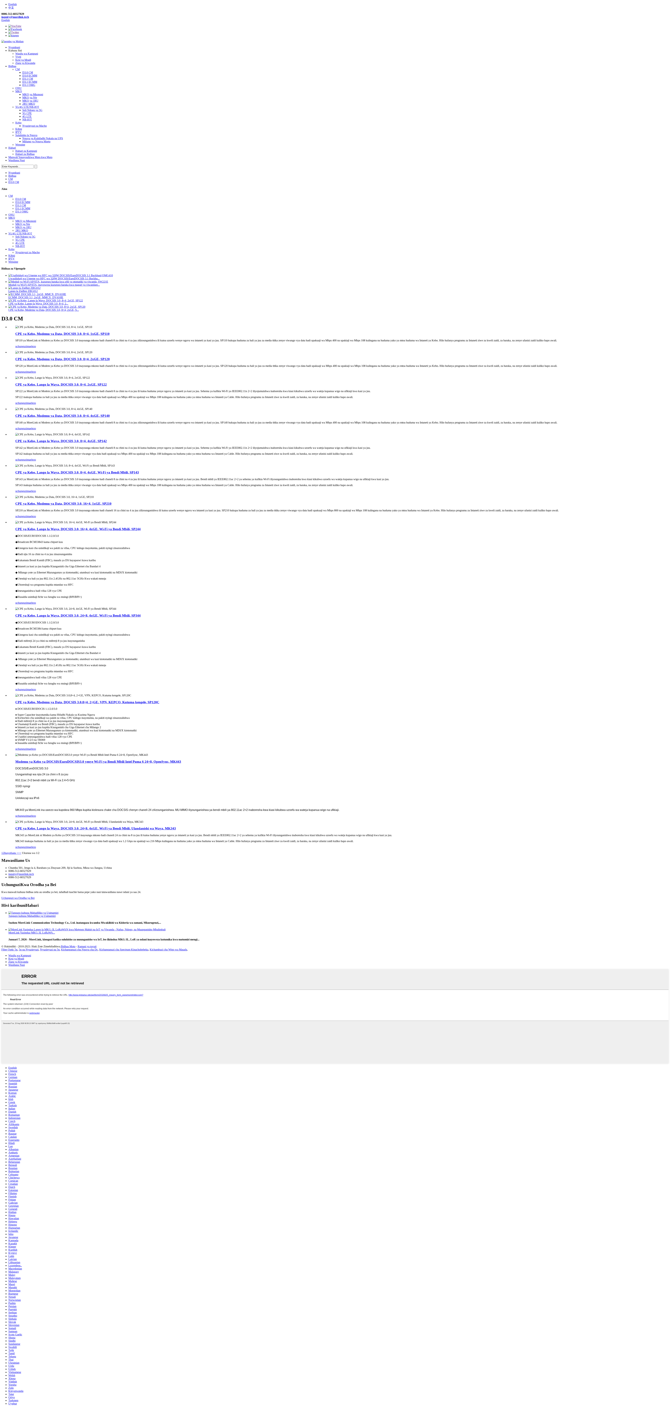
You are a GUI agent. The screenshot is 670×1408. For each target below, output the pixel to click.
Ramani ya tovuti (87, 946)
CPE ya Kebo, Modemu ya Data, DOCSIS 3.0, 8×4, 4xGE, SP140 (62, 416)
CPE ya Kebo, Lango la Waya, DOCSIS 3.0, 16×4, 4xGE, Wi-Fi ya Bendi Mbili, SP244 (78, 529)
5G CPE (27, 113)
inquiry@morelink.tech (15, 17)
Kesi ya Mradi (23, 59)
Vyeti (18, 56)
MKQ (18, 91)
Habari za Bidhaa (25, 154)
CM (17, 69)
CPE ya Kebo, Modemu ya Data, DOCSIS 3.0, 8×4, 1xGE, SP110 (62, 334)
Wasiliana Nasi (16, 160)
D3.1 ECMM (29, 81)
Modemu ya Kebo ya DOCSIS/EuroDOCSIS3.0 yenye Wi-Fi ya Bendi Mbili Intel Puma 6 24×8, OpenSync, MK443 (98, 761)
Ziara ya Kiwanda (25, 63)
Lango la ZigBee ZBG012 (23, 291)
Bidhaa (12, 66)
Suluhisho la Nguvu (26, 135)
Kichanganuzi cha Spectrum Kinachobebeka (123, 949)
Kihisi (18, 128)
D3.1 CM (27, 78)
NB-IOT (27, 119)
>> (19, 852)
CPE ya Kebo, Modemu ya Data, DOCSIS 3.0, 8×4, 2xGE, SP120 (62, 359)
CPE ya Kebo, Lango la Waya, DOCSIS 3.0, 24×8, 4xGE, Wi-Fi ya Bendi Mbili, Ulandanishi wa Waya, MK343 (95, 828)
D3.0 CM (27, 72)
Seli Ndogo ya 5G (32, 110)
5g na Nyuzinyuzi (29, 949)
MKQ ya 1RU (30, 100)
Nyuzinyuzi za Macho (34, 125)
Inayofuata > (11, 852)
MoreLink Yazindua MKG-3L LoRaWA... (31, 932)
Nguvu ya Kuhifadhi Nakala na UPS (42, 138)
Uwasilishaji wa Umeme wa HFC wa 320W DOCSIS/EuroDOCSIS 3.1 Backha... (54, 278)
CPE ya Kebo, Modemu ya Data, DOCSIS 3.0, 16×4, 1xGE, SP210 (63, 503)
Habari (12, 147)
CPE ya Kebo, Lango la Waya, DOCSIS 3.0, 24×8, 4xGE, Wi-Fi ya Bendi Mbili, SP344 (78, 615)
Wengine (20, 144)
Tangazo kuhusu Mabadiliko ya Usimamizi (32, 915)
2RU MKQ (28, 103)
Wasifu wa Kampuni (26, 53)
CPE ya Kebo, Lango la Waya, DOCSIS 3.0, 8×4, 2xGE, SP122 (61, 384)
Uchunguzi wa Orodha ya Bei (18, 897)
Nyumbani (14, 47)
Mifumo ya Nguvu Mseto (36, 141)
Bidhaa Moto (68, 946)
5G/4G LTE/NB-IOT (27, 106)
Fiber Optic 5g (9, 949)
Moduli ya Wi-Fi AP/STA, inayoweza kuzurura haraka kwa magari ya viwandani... (54, 284)
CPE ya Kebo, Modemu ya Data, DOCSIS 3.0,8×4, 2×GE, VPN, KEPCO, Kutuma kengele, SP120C (87, 702)
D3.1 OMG (28, 85)
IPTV (18, 132)
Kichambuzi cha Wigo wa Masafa (168, 949)
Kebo (18, 122)
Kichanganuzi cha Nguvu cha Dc (79, 949)
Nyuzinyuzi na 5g (50, 949)
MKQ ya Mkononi (32, 94)
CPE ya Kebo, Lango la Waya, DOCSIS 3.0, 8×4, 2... (38, 303)
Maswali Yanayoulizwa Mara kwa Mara (30, 157)
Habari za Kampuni (26, 150)
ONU (18, 88)
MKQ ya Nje (29, 97)
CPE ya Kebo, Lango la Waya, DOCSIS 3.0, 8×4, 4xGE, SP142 (61, 441)
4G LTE (27, 116)
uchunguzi (21, 346)
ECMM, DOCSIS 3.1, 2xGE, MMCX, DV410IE (35, 297)
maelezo (31, 346)
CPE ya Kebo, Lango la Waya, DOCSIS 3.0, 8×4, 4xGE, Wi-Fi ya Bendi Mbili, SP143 (77, 472)
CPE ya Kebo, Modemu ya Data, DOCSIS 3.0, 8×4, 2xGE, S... (43, 309)
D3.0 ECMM (29, 75)
